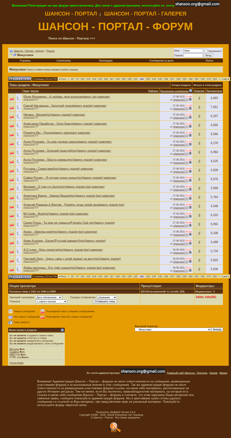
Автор (35, 91)
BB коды (14, 349)
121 (136, 79)
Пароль (178, 55)
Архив (213, 373)
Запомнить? (215, 51)
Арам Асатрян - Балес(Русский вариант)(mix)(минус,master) (64, 240)
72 (77, 79)
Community (64, 60)
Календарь (106, 60)
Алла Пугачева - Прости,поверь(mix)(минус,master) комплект (65, 159)
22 (72, 79)
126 (166, 79)
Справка (25, 60)
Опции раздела (181, 85)
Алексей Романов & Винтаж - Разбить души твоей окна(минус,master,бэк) (73, 204)
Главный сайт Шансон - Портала (187, 373)
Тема (26, 91)
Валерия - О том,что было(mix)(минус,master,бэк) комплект (64, 186)
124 (154, 79)
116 (106, 79)
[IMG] (12, 354)
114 (94, 79)
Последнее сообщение (174, 91)
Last (225, 79)
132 (203, 79)
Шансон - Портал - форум (29, 51)
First (62, 79)
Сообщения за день (161, 60)
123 (148, 79)
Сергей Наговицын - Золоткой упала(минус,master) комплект (64, 105)
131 (196, 79)
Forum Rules (16, 362)
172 (209, 79)
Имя (176, 50)
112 (82, 79)
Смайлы (14, 351)
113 (88, 79)
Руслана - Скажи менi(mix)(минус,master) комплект (58, 168)
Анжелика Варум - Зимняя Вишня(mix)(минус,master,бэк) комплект (69, 195)
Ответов (199, 91)
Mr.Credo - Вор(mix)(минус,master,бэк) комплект (55, 213)
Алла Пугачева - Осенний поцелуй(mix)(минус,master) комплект (67, 150)
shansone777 (30, 99)
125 (160, 79)
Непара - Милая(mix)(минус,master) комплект (54, 114)
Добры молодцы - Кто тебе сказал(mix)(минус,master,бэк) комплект (69, 267)
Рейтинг (153, 91)
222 (215, 79)
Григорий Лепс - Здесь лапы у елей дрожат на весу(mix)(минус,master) (72, 258)
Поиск (209, 60)
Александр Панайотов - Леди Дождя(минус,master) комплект (65, 123)
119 (123, 79)
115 (100, 79)
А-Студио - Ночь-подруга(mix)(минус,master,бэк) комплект (63, 249)
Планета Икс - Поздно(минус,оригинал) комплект (56, 132)
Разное (50, 51)
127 (172, 79)
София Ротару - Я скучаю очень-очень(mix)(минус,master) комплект (69, 177)
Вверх (223, 373)
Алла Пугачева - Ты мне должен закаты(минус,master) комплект (67, 141)
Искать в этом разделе (208, 85)
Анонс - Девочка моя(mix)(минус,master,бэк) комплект (60, 231)
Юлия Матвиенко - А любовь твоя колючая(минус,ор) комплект (66, 96)
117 (112, 79)
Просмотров (214, 91)
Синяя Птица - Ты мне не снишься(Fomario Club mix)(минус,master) (69, 222)
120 (129, 79)
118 (118, 79)
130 (190, 79)
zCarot (148, 414)
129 (184, 79)
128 (178, 79)
